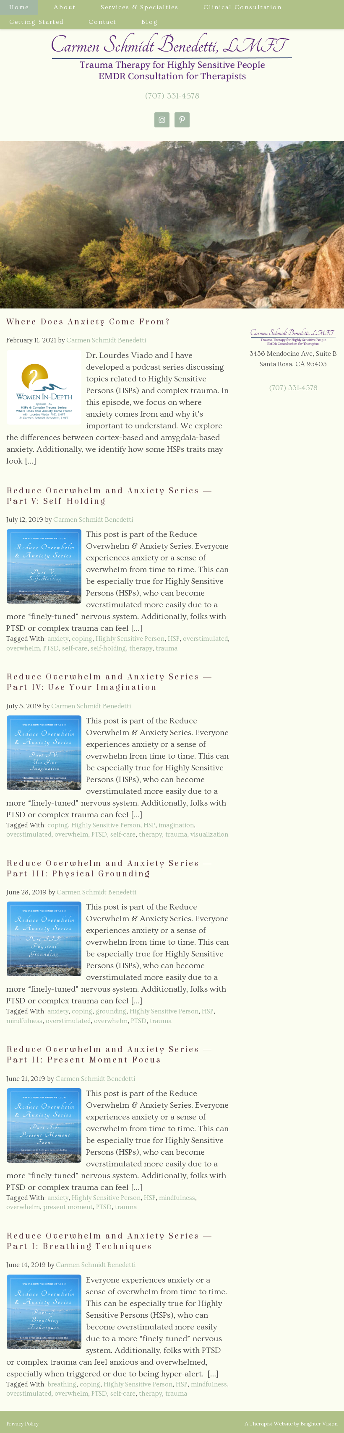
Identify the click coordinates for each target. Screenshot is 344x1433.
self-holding (108, 648)
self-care (74, 648)
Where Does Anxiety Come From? (88, 322)
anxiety (57, 639)
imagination (176, 825)
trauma (166, 648)
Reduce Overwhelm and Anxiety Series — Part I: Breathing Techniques (109, 1241)
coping (82, 639)
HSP (174, 639)
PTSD (51, 648)
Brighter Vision (319, 1424)
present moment (68, 1207)
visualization (209, 834)
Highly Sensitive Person (130, 639)
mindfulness (24, 1021)
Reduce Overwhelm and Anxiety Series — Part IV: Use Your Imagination (109, 682)
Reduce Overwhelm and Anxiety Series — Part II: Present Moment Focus (109, 1054)
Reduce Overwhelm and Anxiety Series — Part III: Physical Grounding (109, 868)
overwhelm (23, 648)
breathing (61, 1384)
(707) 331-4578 (172, 96)
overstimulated (205, 639)
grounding (111, 1011)
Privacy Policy (22, 1424)
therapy (140, 648)
